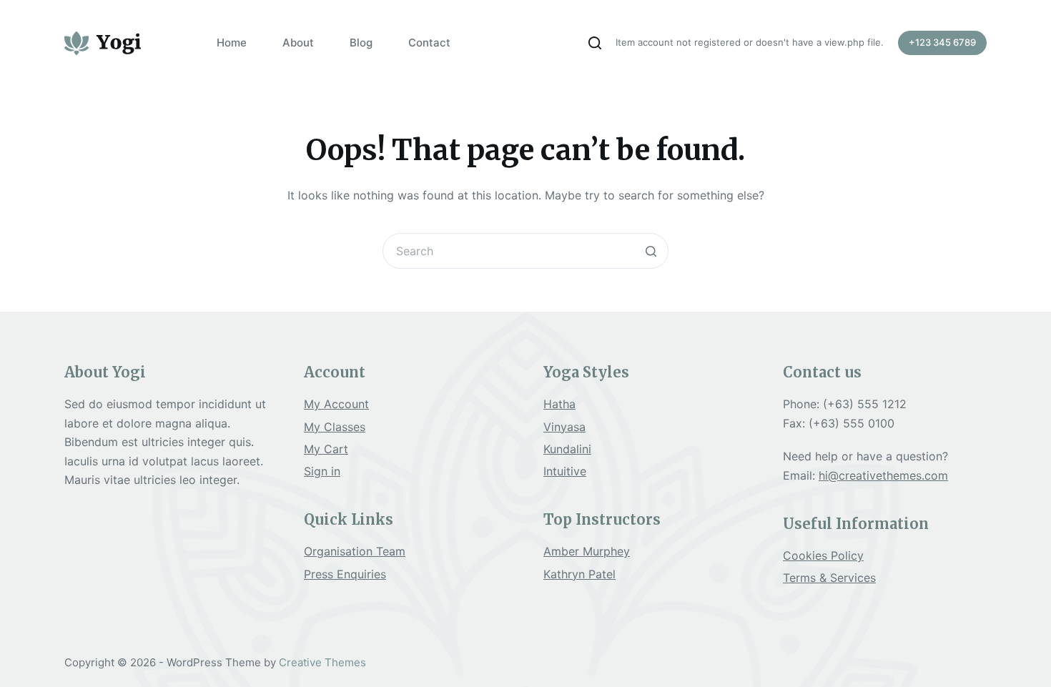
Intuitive (564, 471)
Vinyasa (564, 427)
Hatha (559, 404)
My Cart (326, 449)
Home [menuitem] (232, 42)
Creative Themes (322, 662)
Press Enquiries (345, 574)
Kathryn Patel (579, 574)
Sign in (322, 471)
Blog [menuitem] (361, 42)
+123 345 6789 (942, 42)
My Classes (334, 427)
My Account (336, 404)
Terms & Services (829, 577)
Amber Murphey (586, 551)
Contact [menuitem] (429, 42)
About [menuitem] (298, 42)
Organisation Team (354, 551)
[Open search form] (594, 42)
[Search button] (650, 251)
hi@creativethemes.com (883, 475)
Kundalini (567, 449)
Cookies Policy (823, 555)
